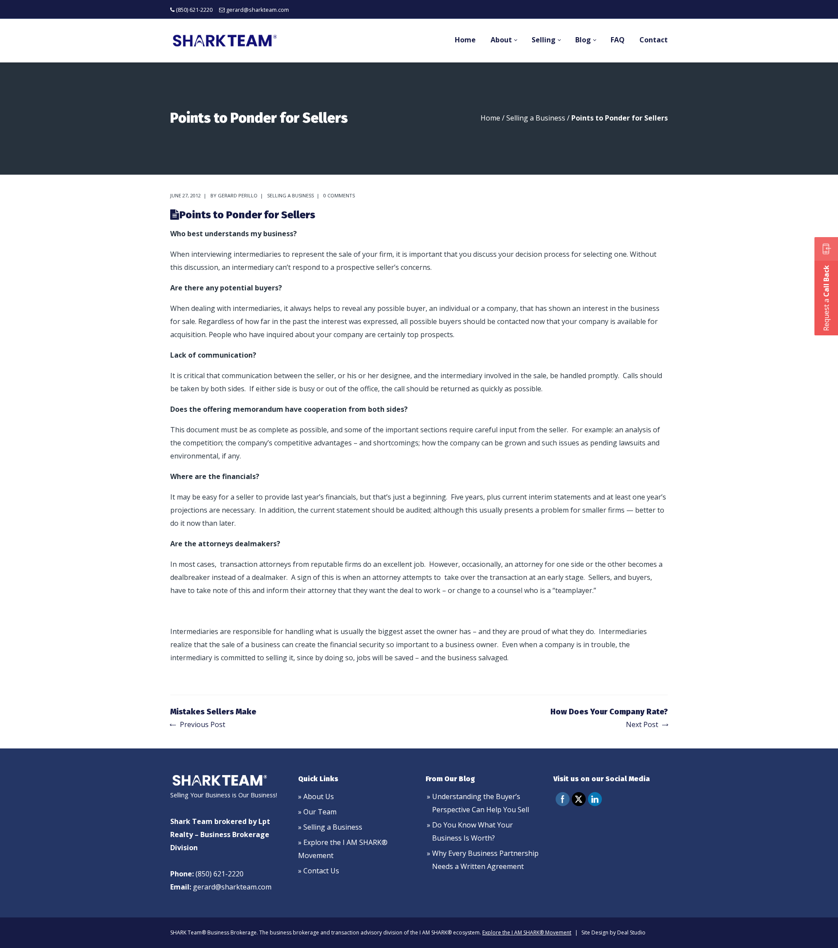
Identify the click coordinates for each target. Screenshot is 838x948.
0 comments (339, 195)
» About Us (316, 796)
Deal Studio (631, 932)
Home (490, 118)
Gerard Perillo (238, 195)
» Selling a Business (330, 827)
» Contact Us (318, 871)
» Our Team (317, 812)
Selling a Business (535, 118)
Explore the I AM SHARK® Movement (526, 932)
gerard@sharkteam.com (257, 10)
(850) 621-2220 (194, 10)
